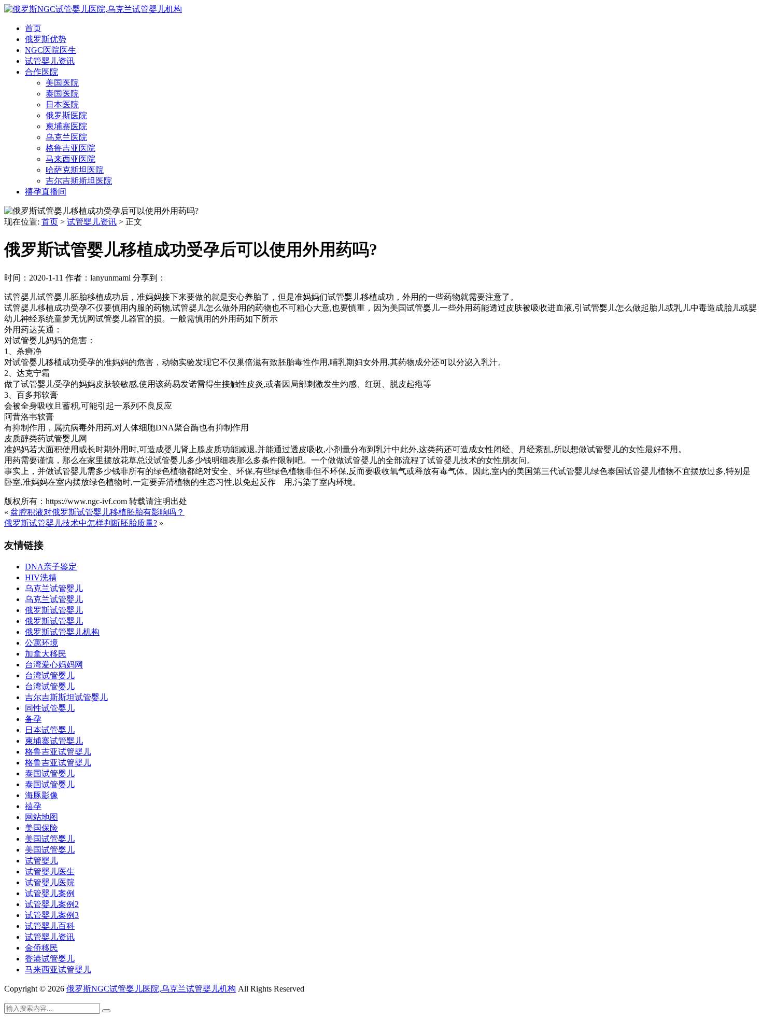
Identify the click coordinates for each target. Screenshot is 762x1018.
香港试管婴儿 (50, 958)
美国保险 (41, 828)
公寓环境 (41, 642)
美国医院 (62, 82)
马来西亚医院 (70, 159)
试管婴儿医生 (50, 871)
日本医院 (62, 104)
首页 (33, 28)
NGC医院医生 (50, 50)
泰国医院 (62, 93)
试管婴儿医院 (50, 882)
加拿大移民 (45, 653)
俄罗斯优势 (45, 39)
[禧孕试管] (93, 9)
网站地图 (41, 817)
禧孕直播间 (45, 191)
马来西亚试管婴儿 (58, 969)
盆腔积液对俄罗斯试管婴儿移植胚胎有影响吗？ (97, 512)
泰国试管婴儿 (50, 773)
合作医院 (41, 71)
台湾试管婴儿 (50, 675)
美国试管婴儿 (50, 838)
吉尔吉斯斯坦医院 (79, 180)
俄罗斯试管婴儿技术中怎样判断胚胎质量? (80, 523)
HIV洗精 (41, 577)
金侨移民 (41, 947)
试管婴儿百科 (50, 926)
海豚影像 (41, 795)
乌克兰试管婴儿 (54, 588)
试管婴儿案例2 (52, 904)
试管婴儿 (41, 860)
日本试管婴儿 (50, 730)
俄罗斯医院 (66, 115)
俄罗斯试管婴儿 (54, 610)
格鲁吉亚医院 (70, 148)
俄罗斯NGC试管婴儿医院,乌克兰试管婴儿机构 (151, 988)
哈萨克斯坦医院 (75, 169)
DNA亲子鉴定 (51, 566)
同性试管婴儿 (50, 708)
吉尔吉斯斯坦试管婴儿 (66, 697)
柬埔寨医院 (66, 126)
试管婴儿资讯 (50, 61)
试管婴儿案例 (50, 893)
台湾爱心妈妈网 (54, 664)
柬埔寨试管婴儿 (54, 740)
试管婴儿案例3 (52, 915)
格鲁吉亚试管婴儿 (58, 751)
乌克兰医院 (66, 137)
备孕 (33, 719)
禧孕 (33, 806)
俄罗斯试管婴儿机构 (62, 631)
